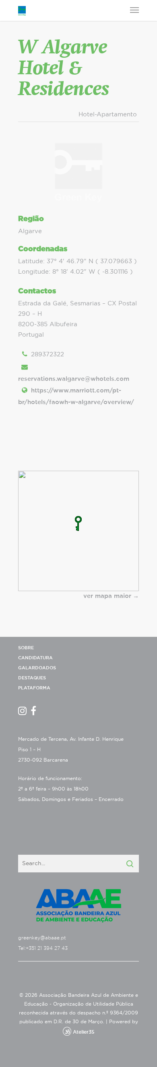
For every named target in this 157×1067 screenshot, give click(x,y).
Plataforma (34, 688)
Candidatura (35, 658)
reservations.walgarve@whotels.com (73, 379)
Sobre (26, 648)
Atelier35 (83, 1032)
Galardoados (37, 668)
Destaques (32, 678)
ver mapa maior (107, 596)
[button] (78, 523)
